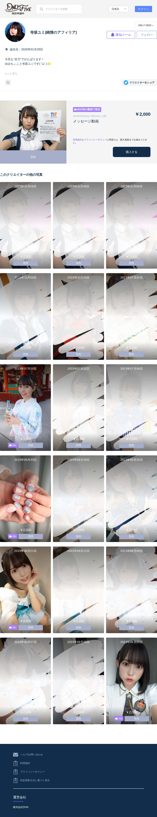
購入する (131, 152)
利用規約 (77, 139)
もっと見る (11, 73)
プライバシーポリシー (95, 139)
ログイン (143, 9)
